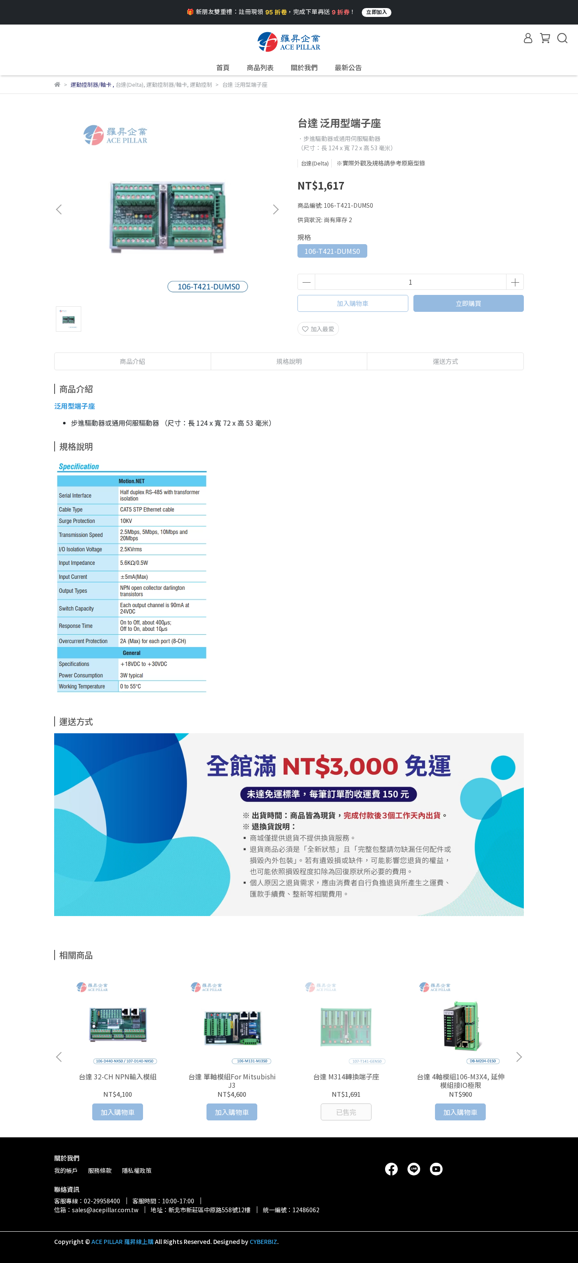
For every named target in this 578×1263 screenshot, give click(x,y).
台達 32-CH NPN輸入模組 (118, 1076)
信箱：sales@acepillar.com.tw (96, 1209)
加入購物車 (353, 303)
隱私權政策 (136, 1170)
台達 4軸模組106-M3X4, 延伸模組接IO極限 (460, 1080)
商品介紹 (132, 361)
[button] (275, 209)
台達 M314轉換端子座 (346, 1076)
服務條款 (100, 1170)
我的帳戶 (66, 1170)
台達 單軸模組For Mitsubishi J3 (232, 1080)
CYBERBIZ (263, 1241)
